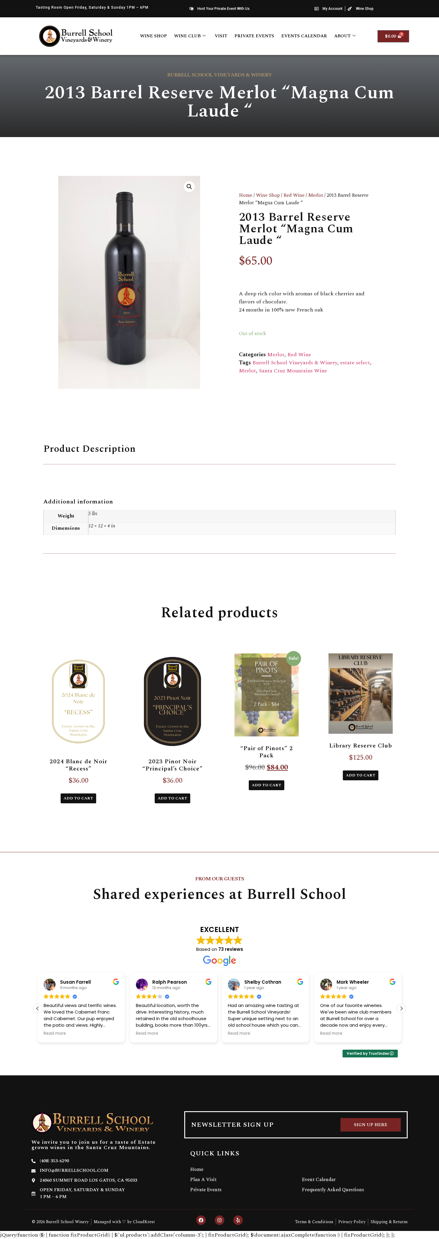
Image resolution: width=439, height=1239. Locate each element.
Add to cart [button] (78, 798)
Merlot (315, 195)
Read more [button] (55, 1033)
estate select (355, 363)
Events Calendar (304, 36)
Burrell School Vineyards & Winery (294, 363)
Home (245, 195)
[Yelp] (238, 1220)
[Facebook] (201, 1220)
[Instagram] (219, 1220)
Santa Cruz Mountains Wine (293, 371)
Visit (221, 36)
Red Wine (294, 195)
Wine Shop (153, 36)
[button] (189, 186)
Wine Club (187, 36)
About (342, 36)
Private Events (254, 36)
